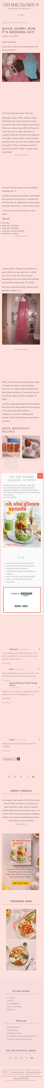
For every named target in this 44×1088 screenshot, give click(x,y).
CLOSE (40, 476)
